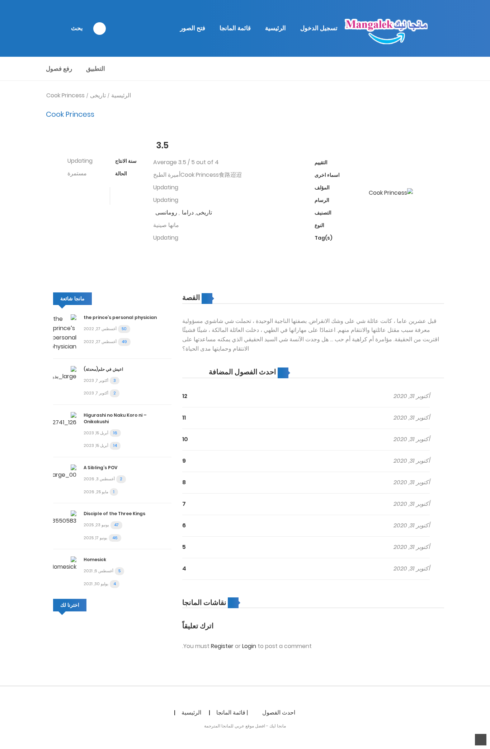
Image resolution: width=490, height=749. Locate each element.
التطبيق (95, 68)
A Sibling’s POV (100, 467)
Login (249, 646)
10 (185, 439)
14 (115, 445)
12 (184, 396)
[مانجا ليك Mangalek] (386, 28)
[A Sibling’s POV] (64, 471)
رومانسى (166, 212)
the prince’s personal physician (120, 317)
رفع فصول (59, 68)
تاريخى (98, 95)
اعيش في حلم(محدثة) (103, 369)
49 (124, 342)
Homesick (95, 559)
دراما (188, 212)
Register (222, 646)
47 (116, 525)
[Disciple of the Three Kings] (64, 517)
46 (115, 538)
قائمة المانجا (235, 28)
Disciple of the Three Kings (114, 513)
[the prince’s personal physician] (64, 332)
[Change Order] (194, 372)
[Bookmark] (134, 196)
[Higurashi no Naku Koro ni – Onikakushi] (64, 419)
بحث (77, 28)
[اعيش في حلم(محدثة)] (64, 373)
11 (184, 417)
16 (115, 433)
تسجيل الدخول (319, 28)
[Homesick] (64, 564)
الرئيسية (275, 28)
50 (124, 329)
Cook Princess (65, 95)
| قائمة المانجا (232, 712)
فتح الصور (192, 28)
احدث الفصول (278, 712)
